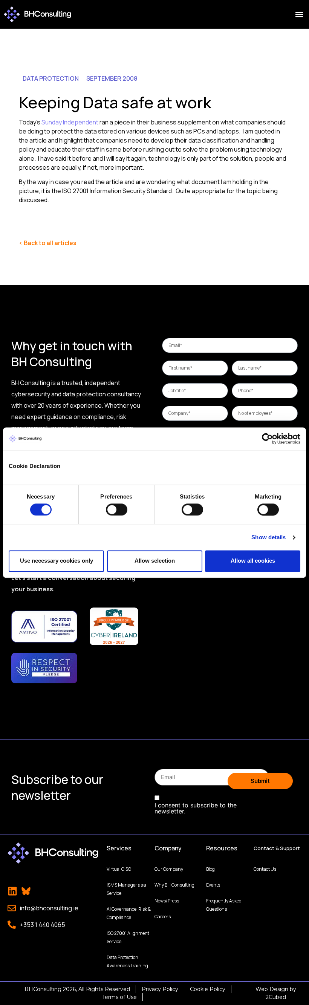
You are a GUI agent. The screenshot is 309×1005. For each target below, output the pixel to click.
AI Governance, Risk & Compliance (129, 913)
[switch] (116, 509)
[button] (299, 14)
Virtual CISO (119, 869)
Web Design (271, 989)
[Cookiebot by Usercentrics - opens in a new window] (267, 438)
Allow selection (155, 561)
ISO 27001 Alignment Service (128, 937)
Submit (260, 780)
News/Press (166, 901)
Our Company (168, 869)
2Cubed (276, 997)
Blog (210, 869)
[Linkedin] (12, 891)
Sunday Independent (69, 122)
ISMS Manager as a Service (126, 889)
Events (213, 885)
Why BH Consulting (174, 885)
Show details (268, 537)
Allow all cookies (253, 561)
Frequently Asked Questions (224, 905)
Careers (162, 916)
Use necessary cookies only (56, 561)
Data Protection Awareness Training (127, 961)
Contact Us (265, 869)
